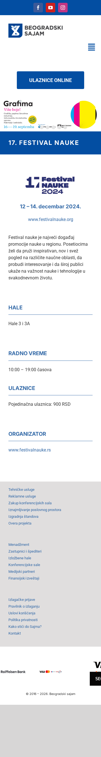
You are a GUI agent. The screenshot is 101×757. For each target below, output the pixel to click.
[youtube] (50, 7)
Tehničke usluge (21, 489)
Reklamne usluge (22, 496)
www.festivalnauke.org (50, 219)
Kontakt (14, 633)
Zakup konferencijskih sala (30, 503)
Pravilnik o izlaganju (24, 606)
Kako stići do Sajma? (25, 626)
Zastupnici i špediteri (25, 551)
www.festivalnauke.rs (29, 450)
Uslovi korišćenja (21, 613)
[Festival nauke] (50, 173)
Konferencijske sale (24, 565)
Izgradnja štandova (23, 516)
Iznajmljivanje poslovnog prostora (34, 510)
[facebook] (38, 7)
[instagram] (63, 7)
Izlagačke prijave (21, 600)
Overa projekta (19, 523)
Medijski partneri (21, 571)
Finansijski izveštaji (23, 578)
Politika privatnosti (23, 620)
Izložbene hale (19, 558)
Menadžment (18, 544)
